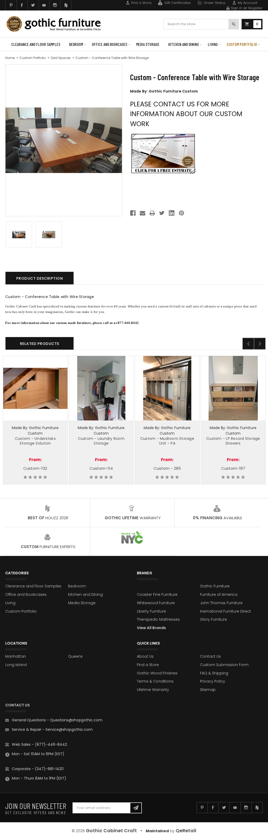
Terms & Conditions (155, 681)
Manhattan (15, 656)
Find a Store (141, 2)
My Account (247, 2)
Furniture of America (218, 594)
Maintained (157, 831)
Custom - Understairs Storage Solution (35, 441)
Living (213, 44)
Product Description (39, 278)
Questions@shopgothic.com (76, 720)
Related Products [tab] (39, 343)
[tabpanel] (35, 420)
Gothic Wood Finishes (157, 673)
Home (10, 58)
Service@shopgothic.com (69, 729)
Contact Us (210, 656)
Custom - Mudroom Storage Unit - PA (167, 441)
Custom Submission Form (224, 664)
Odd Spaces (61, 58)
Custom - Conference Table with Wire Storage (112, 58)
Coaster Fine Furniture (157, 594)
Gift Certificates (177, 2)
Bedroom (76, 44)
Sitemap (208, 689)
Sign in (236, 8)
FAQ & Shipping (214, 673)
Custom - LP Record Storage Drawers (233, 441)
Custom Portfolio (242, 44)
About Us (145, 656)
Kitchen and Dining (183, 44)
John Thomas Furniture (221, 602)
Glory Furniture (213, 619)
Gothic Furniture (215, 586)
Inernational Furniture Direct (225, 611)
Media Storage (147, 44)
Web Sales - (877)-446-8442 (39, 744)
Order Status (214, 2)
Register (255, 8)
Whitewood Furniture (156, 602)
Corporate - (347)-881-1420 (38, 768)
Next (260, 344)
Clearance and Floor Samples (35, 44)
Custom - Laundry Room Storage (101, 441)
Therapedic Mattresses (158, 619)
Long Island (16, 664)
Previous (248, 344)
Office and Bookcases (109, 44)
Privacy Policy (212, 681)
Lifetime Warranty (153, 689)
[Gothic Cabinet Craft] (56, 24)
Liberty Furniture (151, 611)
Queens (75, 656)
